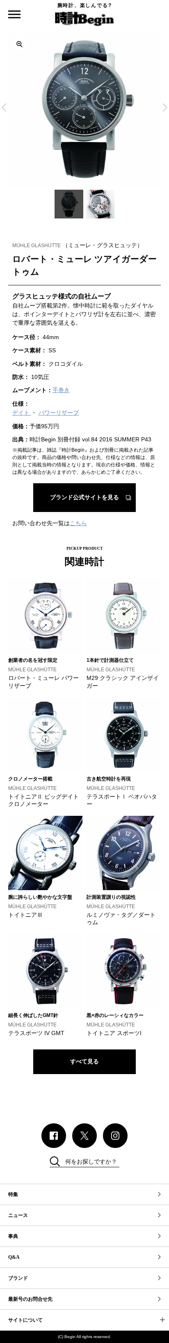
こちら (78, 523)
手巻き (61, 390)
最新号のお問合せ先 (30, 1299)
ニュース (18, 1215)
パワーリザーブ (59, 412)
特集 (13, 1194)
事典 (13, 1236)
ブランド (18, 1278)
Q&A (14, 1257)
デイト (21, 412)
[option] (84, 109)
